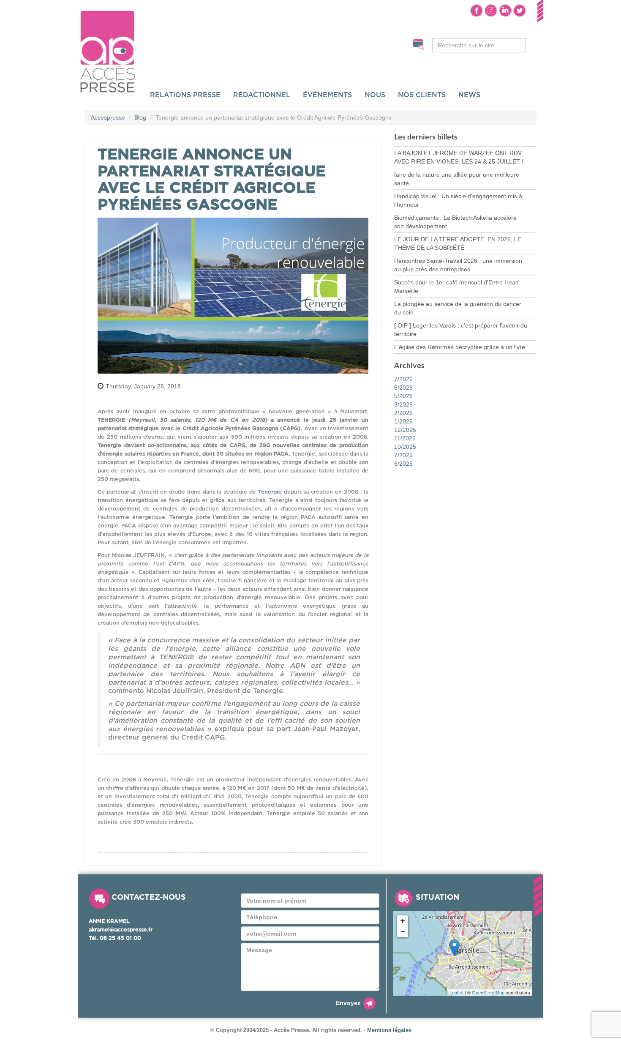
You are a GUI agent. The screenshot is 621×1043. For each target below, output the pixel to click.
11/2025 (405, 438)
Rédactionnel (261, 95)
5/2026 (403, 396)
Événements (327, 95)
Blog (140, 117)
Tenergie (270, 492)
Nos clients (422, 95)
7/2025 (403, 455)
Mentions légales (389, 1030)
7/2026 (403, 379)
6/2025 (403, 463)
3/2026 (403, 404)
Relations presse (185, 95)
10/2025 (405, 446)
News (469, 95)
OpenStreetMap (488, 992)
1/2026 (403, 421)
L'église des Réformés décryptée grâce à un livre (459, 347)
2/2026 (403, 413)
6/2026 (403, 387)
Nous (375, 95)
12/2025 (405, 429)
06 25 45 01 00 (120, 938)
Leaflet (456, 992)
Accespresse (108, 117)
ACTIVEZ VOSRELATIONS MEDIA (185, 43)
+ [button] (402, 920)
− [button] (402, 931)
